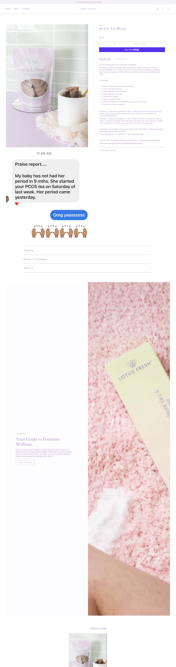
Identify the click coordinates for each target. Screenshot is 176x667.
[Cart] (168, 9)
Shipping (28, 250)
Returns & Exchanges (35, 259)
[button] (8, 9)
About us (28, 268)
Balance (101, 25)
